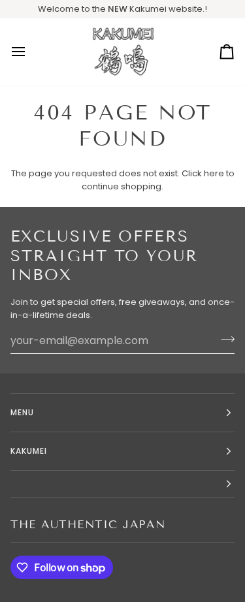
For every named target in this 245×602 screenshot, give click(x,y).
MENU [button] (22, 412)
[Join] (224, 338)
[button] (122, 484)
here (214, 173)
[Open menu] (30, 52)
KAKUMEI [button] (29, 450)
